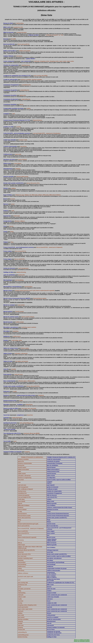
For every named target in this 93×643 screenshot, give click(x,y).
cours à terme (13, 295)
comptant (36, 378)
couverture (29, 302)
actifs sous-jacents (79, 354)
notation (12, 130)
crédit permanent (14, 143)
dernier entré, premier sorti (17, 388)
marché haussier (14, 314)
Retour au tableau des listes (82, 639)
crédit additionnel (14, 151)
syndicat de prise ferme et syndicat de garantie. (23, 449)
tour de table (13, 430)
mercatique (16, 328)
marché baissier (14, 324)
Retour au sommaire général (82, 641)
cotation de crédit (14, 345)
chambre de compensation (17, 302)
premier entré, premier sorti (17, 185)
